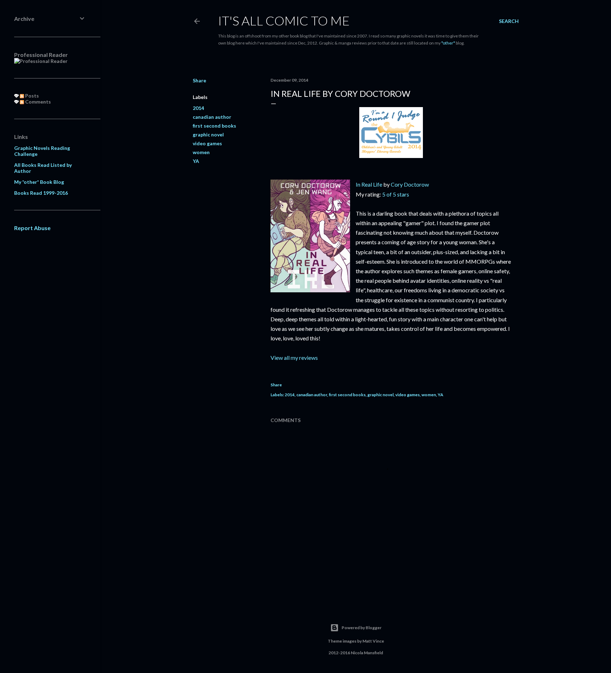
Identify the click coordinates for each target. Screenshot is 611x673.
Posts (31, 96)
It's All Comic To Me (284, 20)
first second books (214, 126)
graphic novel (208, 134)
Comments (37, 102)
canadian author (212, 117)
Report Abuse (32, 227)
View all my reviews (294, 357)
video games (207, 143)
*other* (448, 43)
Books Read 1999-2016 (41, 193)
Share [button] (199, 80)
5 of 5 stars (395, 194)
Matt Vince (373, 641)
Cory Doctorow (410, 184)
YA (196, 161)
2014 (198, 108)
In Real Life (369, 184)
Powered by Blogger (362, 627)
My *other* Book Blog (39, 182)
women (201, 152)
